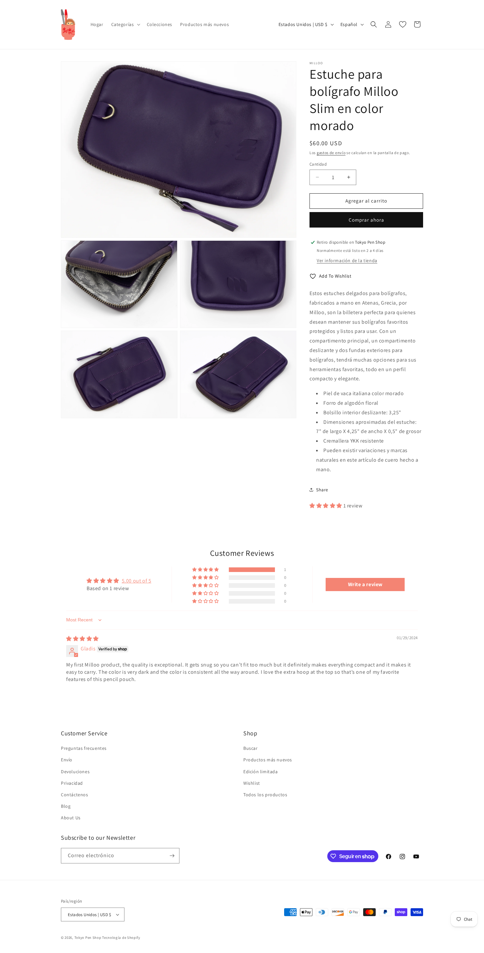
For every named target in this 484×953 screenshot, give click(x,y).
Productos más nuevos (267, 760)
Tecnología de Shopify (121, 937)
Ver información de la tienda (347, 260)
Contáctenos (74, 795)
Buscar (250, 748)
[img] (82, 638)
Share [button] (322, 490)
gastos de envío (331, 152)
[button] (125, 24)
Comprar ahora (366, 220)
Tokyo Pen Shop (87, 937)
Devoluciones (75, 772)
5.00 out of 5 (136, 580)
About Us (71, 818)
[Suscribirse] (172, 855)
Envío (66, 760)
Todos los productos (265, 795)
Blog (65, 806)
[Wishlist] (402, 24)
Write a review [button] (365, 584)
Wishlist (251, 783)
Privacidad (72, 783)
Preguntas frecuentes (84, 748)
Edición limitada (260, 772)
